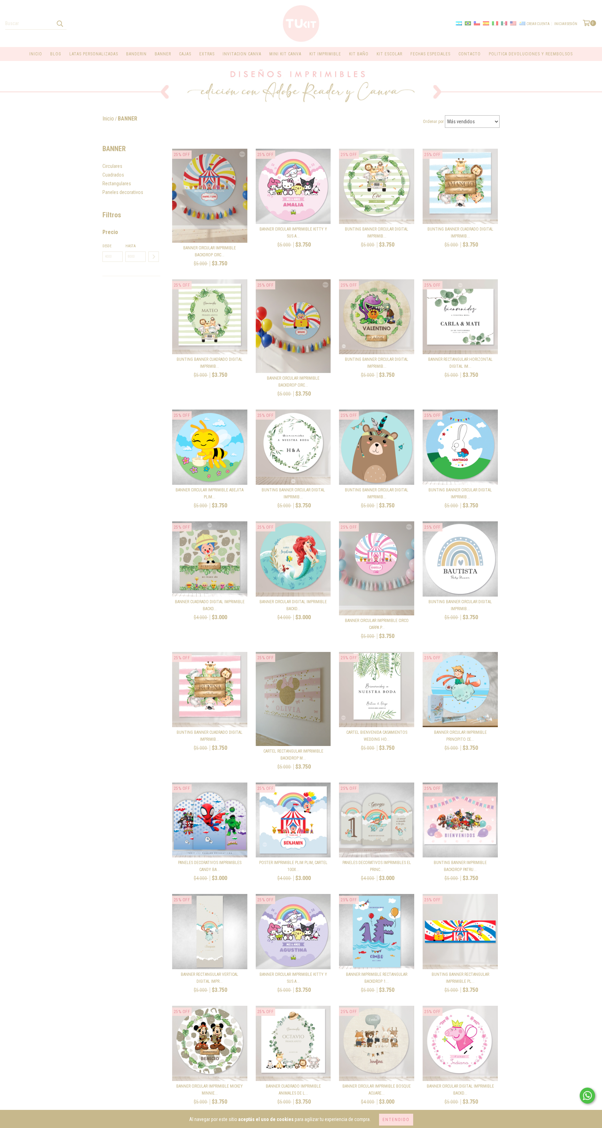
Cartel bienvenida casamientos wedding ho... (376, 736)
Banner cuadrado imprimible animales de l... (293, 1090)
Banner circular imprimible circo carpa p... (377, 624)
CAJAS (185, 54)
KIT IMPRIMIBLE (325, 54)
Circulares (112, 166)
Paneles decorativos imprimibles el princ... (376, 866)
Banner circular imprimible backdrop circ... (209, 251)
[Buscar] (60, 23)
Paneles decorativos (122, 192)
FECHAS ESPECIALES (430, 54)
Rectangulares (116, 183)
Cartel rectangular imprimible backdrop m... (293, 755)
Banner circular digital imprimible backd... (293, 605)
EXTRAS (207, 54)
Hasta (130, 246)
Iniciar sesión (565, 24)
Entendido (396, 1119)
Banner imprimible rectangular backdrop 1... (376, 978)
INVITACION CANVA (242, 54)
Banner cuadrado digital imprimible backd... (210, 605)
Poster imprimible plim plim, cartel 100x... (293, 866)
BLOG (55, 54)
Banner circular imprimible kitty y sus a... (293, 233)
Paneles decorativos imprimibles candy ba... (209, 866)
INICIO (35, 54)
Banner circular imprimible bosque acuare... (376, 1090)
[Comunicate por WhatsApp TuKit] (587, 1096)
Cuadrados (113, 175)
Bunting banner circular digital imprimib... (376, 233)
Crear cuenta (538, 24)
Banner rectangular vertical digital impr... (209, 978)
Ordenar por (433, 121)
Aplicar (153, 256)
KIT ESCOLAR (389, 54)
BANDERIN (136, 54)
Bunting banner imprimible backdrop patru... (460, 866)
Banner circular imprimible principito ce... (460, 736)
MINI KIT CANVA (285, 54)
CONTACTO (469, 54)
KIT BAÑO (359, 54)
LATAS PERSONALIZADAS (93, 54)
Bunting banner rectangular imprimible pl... (460, 978)
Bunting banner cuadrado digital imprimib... (460, 233)
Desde (106, 246)
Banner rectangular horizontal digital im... (460, 363)
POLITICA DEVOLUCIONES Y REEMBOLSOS (531, 54)
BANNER (163, 54)
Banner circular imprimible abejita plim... (210, 493)
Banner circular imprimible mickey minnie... (209, 1090)
